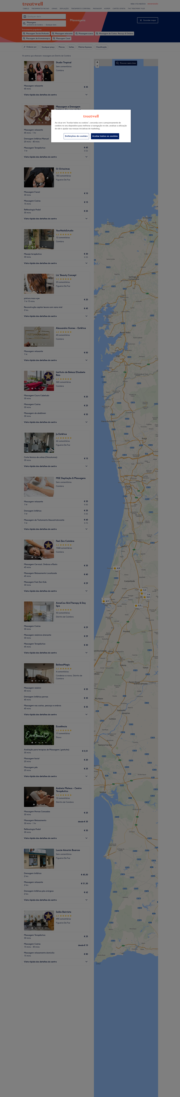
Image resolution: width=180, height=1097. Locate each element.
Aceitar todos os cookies (105, 136)
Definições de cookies (76, 136)
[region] (91, 126)
